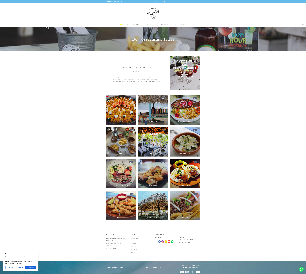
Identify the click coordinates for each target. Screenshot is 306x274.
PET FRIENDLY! (160, 1)
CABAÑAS (134, 252)
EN (118, 1)
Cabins (155, 24)
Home (127, 24)
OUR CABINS (135, 243)
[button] (301, 269)
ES (121, 1)
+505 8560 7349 (111, 246)
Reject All (20, 267)
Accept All (31, 267)
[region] (20, 261)
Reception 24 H (111, 248)
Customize (10, 267)
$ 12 (131, 98)
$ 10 (195, 130)
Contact (182, 24)
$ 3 (132, 130)
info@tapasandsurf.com (113, 243)
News (174, 24)
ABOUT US (134, 238)
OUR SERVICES (136, 241)
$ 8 (195, 162)
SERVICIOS (134, 249)
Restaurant (165, 24)
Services (146, 24)
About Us (136, 24)
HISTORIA (134, 246)
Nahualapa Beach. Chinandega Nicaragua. (116, 239)
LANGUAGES (112, 1)
